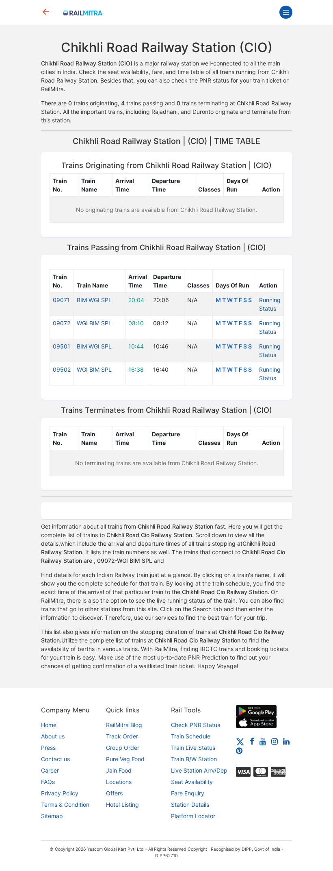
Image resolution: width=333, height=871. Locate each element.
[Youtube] (262, 741)
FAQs (48, 781)
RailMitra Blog (124, 724)
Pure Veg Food (125, 759)
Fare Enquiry (187, 793)
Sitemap (52, 815)
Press (48, 747)
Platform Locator (193, 815)
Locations (119, 781)
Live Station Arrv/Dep (199, 770)
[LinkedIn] (286, 741)
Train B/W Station (194, 759)
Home (48, 724)
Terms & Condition (65, 804)
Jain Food (119, 770)
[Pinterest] (239, 750)
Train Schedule (190, 736)
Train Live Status (193, 747)
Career (50, 770)
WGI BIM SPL (94, 323)
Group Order (122, 747)
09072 (61, 323)
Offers (114, 793)
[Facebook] (252, 741)
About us (53, 736)
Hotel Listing (122, 804)
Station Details (190, 804)
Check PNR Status (195, 724)
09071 (61, 299)
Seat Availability (192, 781)
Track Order (122, 736)
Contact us (55, 759)
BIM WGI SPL (94, 299)
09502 (62, 369)
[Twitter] (240, 741)
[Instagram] (274, 741)
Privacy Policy (59, 793)
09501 (61, 346)
